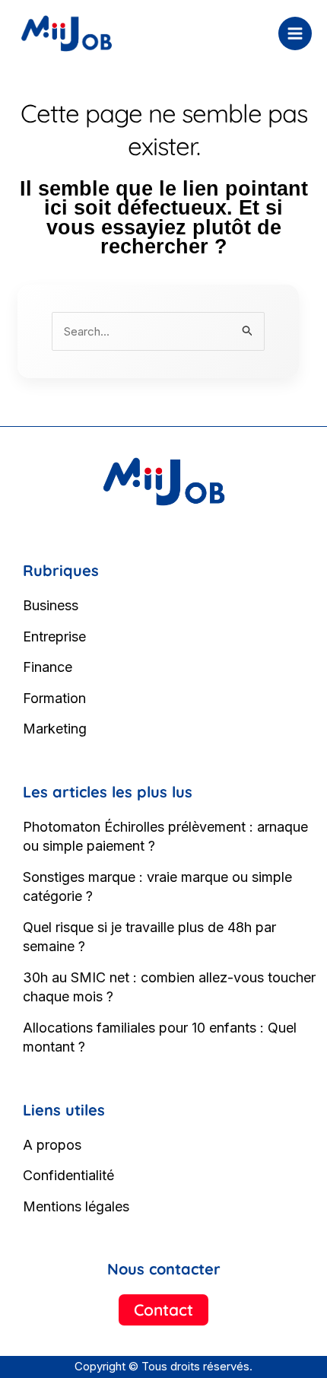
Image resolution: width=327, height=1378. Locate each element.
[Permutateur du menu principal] (295, 34)
